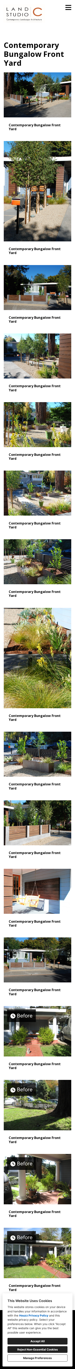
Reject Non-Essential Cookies (37, 1349)
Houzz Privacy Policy (33, 1315)
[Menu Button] (68, 7)
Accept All (37, 1341)
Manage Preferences (37, 1358)
